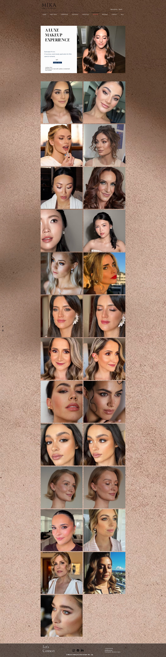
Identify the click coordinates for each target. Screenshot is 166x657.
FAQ (92, 654)
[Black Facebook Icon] (3, 327)
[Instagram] (73, 650)
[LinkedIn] (82, 650)
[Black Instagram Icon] (3, 330)
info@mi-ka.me (108, 650)
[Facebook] (78, 650)
